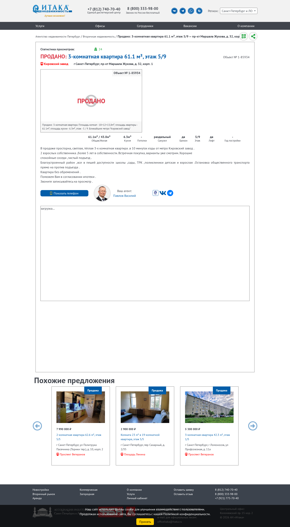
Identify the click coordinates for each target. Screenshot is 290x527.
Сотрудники (145, 26)
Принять (145, 522)
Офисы (100, 26)
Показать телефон (66, 193)
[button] (37, 425)
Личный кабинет (137, 498)
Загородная (87, 494)
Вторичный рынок (44, 494)
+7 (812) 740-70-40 (104, 9)
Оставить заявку (184, 489)
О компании (246, 26)
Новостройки (41, 489)
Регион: (213, 11)
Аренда (37, 498)
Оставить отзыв (183, 494)
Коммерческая (88, 489)
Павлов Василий (124, 196)
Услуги (40, 26)
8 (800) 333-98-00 (142, 8)
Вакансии (190, 26)
